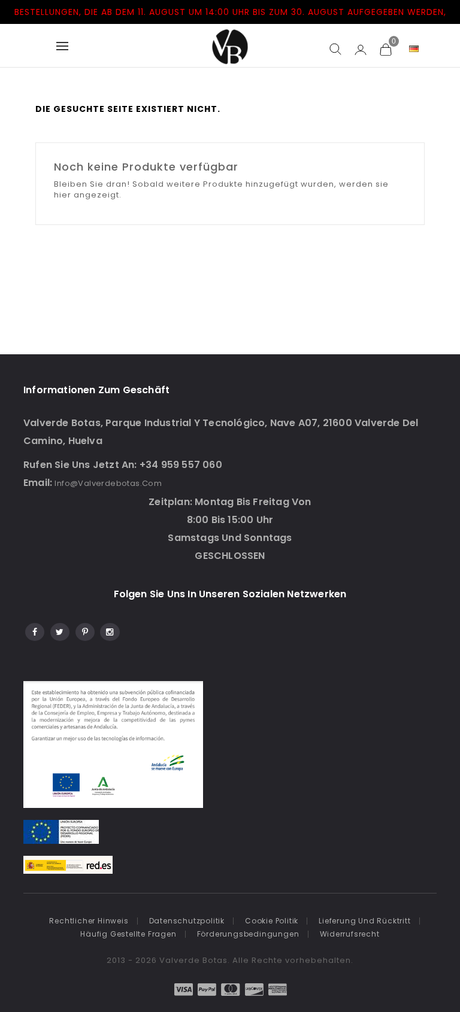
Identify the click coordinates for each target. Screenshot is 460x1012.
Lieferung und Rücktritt (364, 921)
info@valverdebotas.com (108, 483)
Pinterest (84, 630)
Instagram (109, 630)
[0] (385, 49)
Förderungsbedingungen (248, 934)
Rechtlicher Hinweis (88, 921)
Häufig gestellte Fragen (128, 934)
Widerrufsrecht (350, 934)
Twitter (59, 630)
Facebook (33, 630)
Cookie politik (271, 921)
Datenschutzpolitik (187, 921)
